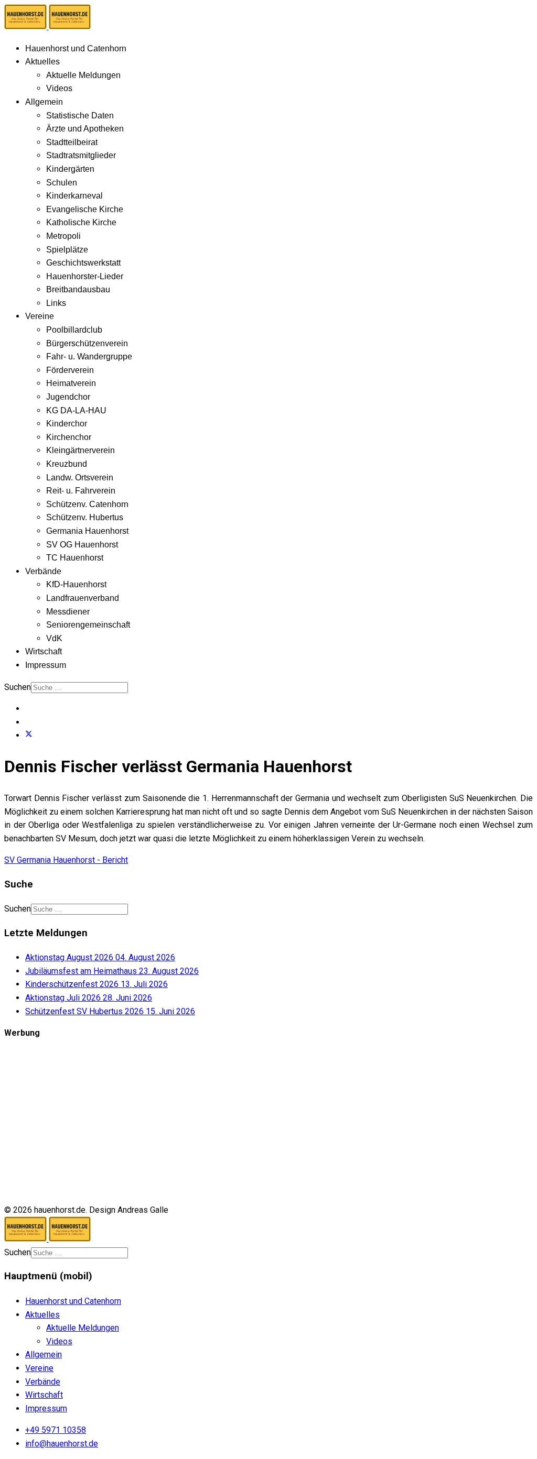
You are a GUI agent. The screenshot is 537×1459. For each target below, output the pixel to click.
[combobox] (79, 687)
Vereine (39, 316)
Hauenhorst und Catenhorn (75, 48)
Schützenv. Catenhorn (87, 504)
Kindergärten (70, 168)
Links (56, 303)
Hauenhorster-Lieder (84, 276)
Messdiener (68, 611)
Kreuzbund (66, 463)
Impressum (45, 665)
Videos (59, 88)
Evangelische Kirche (84, 209)
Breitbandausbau (78, 289)
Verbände (43, 571)
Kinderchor (66, 423)
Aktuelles (42, 61)
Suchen (17, 687)
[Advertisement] (268, 1121)
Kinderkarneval (74, 195)
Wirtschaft (43, 651)
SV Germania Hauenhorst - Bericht (66, 860)
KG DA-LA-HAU (76, 410)
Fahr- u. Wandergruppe (89, 356)
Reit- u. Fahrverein (80, 490)
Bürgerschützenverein (87, 343)
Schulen (61, 182)
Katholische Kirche (81, 222)
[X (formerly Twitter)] (29, 735)
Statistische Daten (80, 115)
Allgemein (44, 101)
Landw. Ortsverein (79, 477)
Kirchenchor (68, 437)
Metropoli (63, 236)
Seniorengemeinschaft (88, 624)
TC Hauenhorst (74, 557)
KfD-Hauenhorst (76, 584)
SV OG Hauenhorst (82, 544)
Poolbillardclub (74, 329)
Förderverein (70, 370)
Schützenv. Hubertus (84, 517)
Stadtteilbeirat (72, 142)
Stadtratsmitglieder (81, 155)
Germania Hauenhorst (87, 530)
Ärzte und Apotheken (85, 128)
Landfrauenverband (82, 598)
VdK (54, 638)
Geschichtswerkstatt (83, 262)
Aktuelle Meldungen (83, 75)
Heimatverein (71, 383)
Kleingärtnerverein (80, 450)
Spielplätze (67, 249)
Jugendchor (68, 396)
